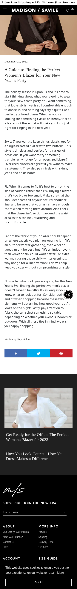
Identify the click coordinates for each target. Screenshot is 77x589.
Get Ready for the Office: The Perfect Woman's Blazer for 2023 (37, 437)
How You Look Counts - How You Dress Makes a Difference (35, 456)
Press (5, 547)
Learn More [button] (56, 572)
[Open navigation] (5, 9)
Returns (42, 532)
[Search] (68, 10)
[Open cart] (72, 10)
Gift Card (43, 547)
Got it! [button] (39, 582)
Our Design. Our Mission (16, 532)
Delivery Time (45, 542)
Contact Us (8, 542)
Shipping (42, 537)
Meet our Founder (13, 537)
